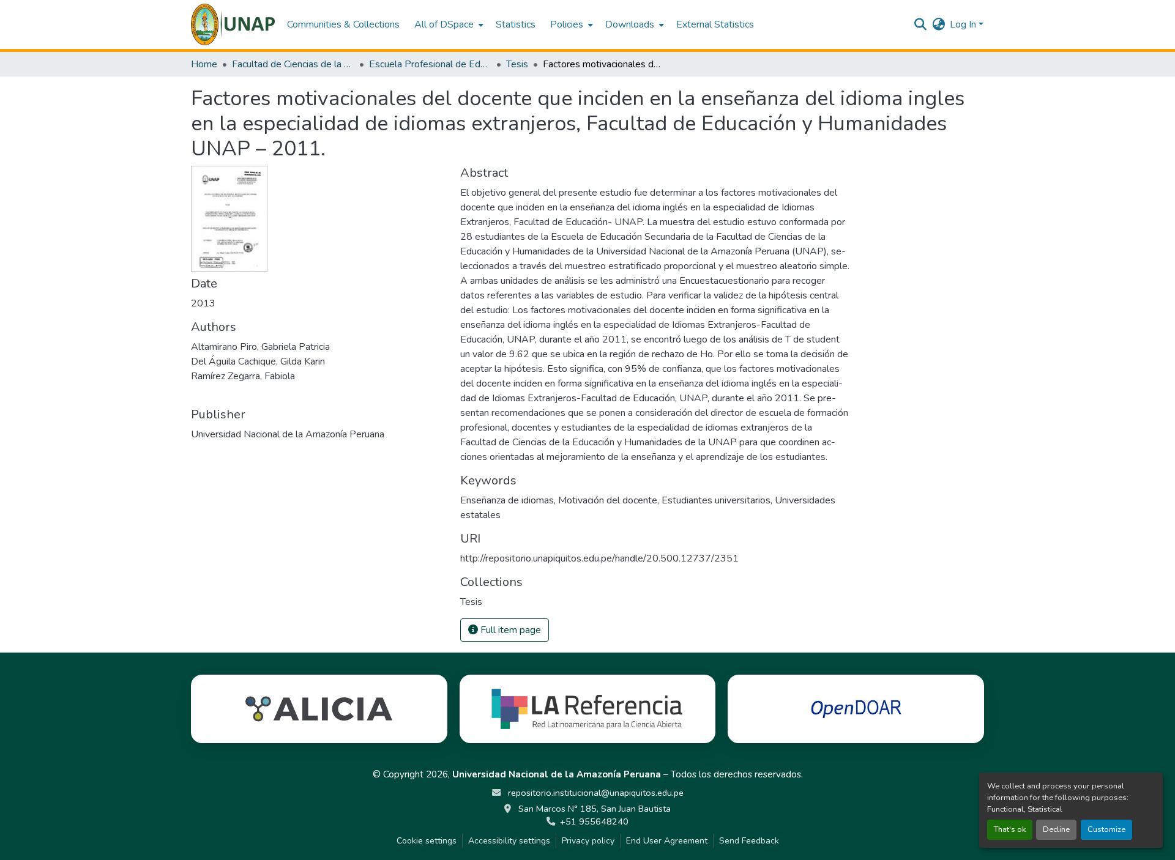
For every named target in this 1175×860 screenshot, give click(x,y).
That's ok (1010, 829)
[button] (233, 24)
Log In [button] (964, 24)
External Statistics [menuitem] (715, 24)
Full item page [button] (509, 630)
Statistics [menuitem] (515, 24)
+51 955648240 (594, 821)
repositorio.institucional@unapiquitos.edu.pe (594, 793)
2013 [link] (203, 303)
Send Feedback (749, 841)
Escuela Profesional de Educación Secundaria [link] (430, 64)
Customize (1106, 829)
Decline (1056, 829)
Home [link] (204, 64)
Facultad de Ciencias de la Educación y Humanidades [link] (293, 64)
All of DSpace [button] (444, 24)
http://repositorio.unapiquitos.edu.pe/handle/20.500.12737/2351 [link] (599, 558)
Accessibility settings (509, 841)
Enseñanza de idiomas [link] (507, 500)
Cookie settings (427, 841)
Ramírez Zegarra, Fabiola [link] (243, 376)
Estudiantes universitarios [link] (716, 500)
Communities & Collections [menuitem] (343, 24)
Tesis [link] (517, 64)
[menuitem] (447, 24)
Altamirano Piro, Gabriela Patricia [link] (260, 347)
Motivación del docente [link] (607, 500)
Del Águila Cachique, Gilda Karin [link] (258, 361)
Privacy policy (588, 841)
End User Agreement (666, 841)
